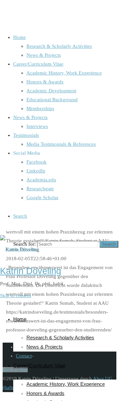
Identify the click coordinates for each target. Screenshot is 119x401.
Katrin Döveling (30, 271)
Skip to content (15, 295)
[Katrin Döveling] (19, 249)
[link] (20, 216)
